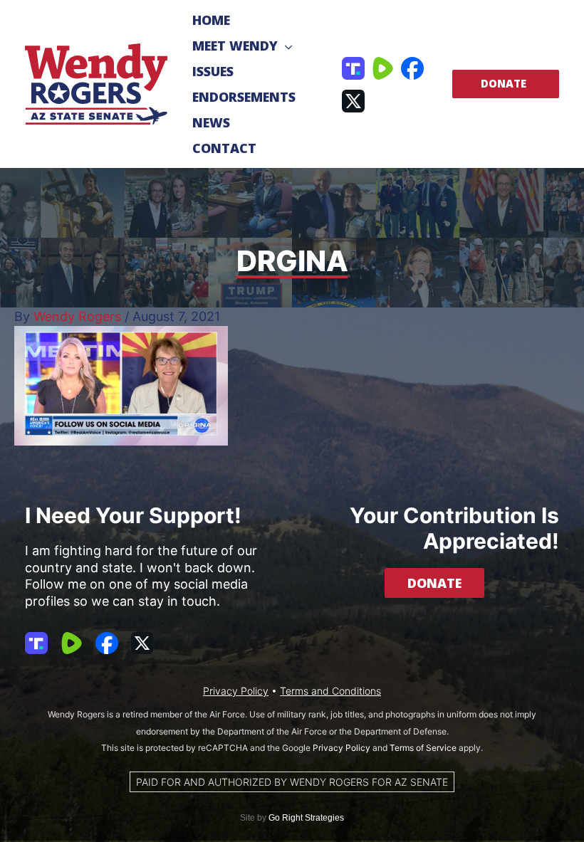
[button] (285, 45)
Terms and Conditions (330, 691)
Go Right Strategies (306, 818)
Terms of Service (423, 747)
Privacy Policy (235, 691)
